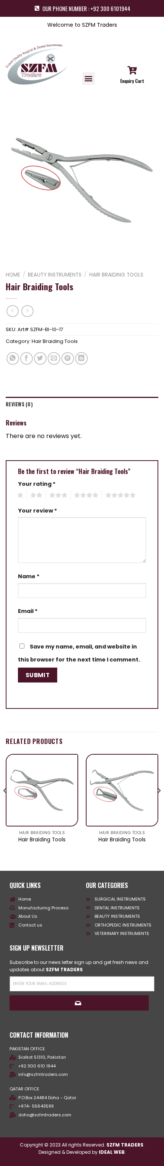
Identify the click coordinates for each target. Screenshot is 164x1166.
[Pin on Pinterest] (67, 358)
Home (13, 274)
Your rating (37, 484)
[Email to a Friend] (54, 358)
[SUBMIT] (79, 1003)
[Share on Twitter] (40, 358)
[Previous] (5, 806)
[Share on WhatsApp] (12, 358)
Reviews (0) (19, 404)
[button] (88, 78)
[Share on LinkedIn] (81, 358)
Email (28, 611)
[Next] (158, 806)
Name (29, 576)
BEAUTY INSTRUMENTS (55, 274)
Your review (37, 510)
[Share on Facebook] (26, 358)
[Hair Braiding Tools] (42, 790)
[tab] (82, 404)
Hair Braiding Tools (116, 274)
